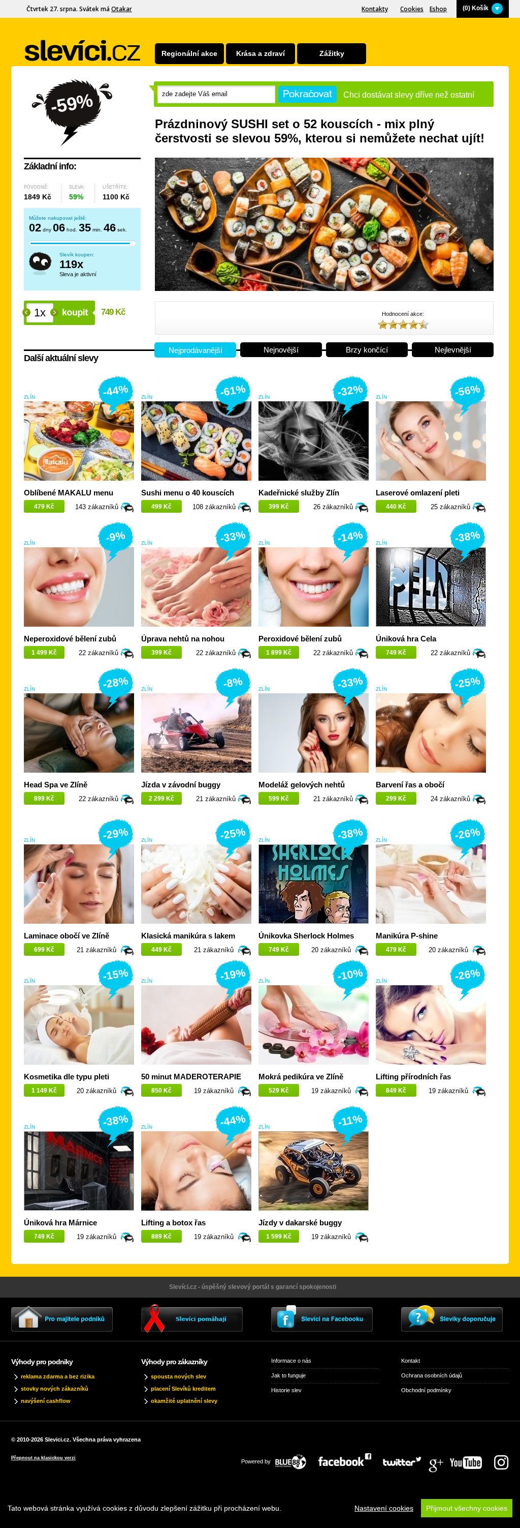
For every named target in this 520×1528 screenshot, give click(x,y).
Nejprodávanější (195, 350)
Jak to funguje (288, 1375)
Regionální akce (189, 53)
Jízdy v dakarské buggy (300, 1222)
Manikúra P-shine (407, 935)
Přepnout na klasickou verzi (43, 1457)
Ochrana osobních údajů (431, 1375)
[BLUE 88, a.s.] (294, 1459)
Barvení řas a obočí (410, 784)
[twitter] (407, 1459)
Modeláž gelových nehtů (301, 784)
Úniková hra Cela (406, 638)
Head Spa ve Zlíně (55, 784)
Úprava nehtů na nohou (182, 638)
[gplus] (440, 1459)
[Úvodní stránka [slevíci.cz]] (83, 51)
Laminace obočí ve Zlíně (66, 935)
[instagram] (501, 1459)
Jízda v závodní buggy (180, 784)
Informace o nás (291, 1361)
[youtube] (471, 1459)
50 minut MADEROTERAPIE (191, 1076)
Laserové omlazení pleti (418, 492)
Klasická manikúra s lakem (188, 935)
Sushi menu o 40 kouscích (187, 492)
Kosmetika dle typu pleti (66, 1076)
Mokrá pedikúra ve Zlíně (300, 1076)
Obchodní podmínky (426, 1390)
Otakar (121, 9)
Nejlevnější (453, 349)
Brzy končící (367, 349)
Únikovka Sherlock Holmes (306, 935)
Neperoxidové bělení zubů (70, 638)
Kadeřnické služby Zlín (298, 492)
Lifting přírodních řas (413, 1076)
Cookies (412, 9)
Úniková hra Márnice (60, 1222)
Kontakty (375, 9)
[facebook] (349, 1459)
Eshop (438, 9)
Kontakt (410, 1361)
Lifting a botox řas (173, 1222)
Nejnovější (281, 349)
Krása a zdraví (260, 53)
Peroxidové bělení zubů (300, 638)
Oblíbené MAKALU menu (68, 492)
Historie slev (286, 1390)
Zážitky (331, 53)
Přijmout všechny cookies (466, 1508)
